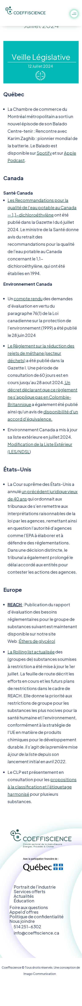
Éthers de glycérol (37, 641)
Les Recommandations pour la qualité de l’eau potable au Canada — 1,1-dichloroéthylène (42, 207)
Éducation (24, 900)
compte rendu (28, 298)
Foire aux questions (28, 907)
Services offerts (29, 891)
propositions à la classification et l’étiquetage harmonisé (42, 787)
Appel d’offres (23, 911)
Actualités (24, 896)
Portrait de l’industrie (35, 886)
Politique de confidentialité (36, 916)
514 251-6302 (27, 926)
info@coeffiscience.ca (36, 932)
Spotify (44, 152)
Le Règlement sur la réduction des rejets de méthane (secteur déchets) (41, 353)
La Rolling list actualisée (31, 651)
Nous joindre (22, 921)
